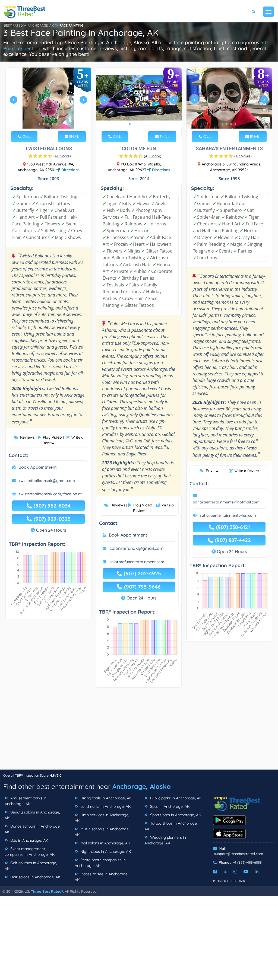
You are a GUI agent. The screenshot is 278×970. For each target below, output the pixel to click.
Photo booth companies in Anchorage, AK (100, 862)
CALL (26, 136)
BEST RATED (13, 25)
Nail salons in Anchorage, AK (104, 843)
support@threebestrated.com (238, 853)
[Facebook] (215, 871)
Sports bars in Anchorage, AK (175, 814)
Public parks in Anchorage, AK (175, 798)
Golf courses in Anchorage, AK (31, 865)
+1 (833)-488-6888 (247, 862)
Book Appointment (37, 467)
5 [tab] (57, 124)
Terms (239, 880)
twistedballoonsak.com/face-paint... (51, 494)
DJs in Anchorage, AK (28, 840)
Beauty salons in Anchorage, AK (32, 815)
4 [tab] (52, 124)
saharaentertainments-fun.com (228, 515)
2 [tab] (44, 124)
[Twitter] (225, 871)
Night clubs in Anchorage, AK (105, 851)
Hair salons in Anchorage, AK (35, 877)
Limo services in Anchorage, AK (102, 817)
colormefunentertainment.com (136, 561)
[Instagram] (235, 871)
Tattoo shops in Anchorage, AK (171, 826)
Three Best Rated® (47, 891)
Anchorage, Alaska (141, 786)
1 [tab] (39, 124)
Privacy (221, 880)
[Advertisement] (139, 731)
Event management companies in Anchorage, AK (30, 851)
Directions (70, 169)
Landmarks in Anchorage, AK (105, 806)
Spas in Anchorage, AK (169, 806)
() (62, 156)
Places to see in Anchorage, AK (101, 877)
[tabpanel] (48, 102)
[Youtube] (246, 871)
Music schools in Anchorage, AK (102, 832)
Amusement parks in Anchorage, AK (25, 801)
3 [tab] (48, 124)
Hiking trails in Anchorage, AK (105, 798)
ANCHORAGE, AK (41, 25)
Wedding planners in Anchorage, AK (165, 840)
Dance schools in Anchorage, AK (33, 829)
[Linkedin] (256, 871)
